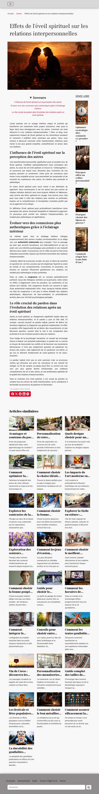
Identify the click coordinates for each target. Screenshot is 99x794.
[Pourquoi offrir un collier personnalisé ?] (82, 157)
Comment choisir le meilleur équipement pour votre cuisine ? (77, 555)
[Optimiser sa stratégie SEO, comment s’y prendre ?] (82, 112)
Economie (10, 781)
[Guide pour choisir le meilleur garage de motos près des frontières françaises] (49, 577)
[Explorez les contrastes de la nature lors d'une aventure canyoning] (21, 500)
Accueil (10, 13)
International (24, 781)
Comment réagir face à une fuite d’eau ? (81, 258)
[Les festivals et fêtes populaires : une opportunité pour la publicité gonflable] (21, 699)
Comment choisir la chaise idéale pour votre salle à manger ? (49, 478)
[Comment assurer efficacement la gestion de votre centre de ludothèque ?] (77, 699)
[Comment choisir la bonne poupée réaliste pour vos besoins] (21, 577)
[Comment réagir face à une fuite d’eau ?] (82, 239)
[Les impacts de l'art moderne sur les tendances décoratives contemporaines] (77, 461)
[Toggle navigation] (10, 4)
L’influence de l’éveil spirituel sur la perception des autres (38, 102)
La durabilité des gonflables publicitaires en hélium (20, 754)
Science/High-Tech (48, 781)
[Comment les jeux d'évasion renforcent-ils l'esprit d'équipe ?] (49, 539)
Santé (34, 781)
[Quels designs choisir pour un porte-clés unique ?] (77, 423)
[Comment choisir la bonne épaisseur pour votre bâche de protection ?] (49, 500)
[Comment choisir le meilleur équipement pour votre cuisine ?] (77, 539)
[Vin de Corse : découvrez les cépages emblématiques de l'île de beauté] (21, 660)
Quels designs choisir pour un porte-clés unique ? (77, 439)
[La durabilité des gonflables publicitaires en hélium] (21, 738)
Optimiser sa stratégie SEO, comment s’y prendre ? (82, 134)
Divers (19, 13)
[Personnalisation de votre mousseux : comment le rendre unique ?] (49, 423)
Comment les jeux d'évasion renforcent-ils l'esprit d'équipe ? (49, 555)
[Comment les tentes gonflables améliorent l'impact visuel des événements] (77, 619)
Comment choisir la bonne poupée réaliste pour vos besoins (20, 593)
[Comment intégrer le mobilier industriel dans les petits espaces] (21, 619)
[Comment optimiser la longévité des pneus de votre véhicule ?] (21, 461)
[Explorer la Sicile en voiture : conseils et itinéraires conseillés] (77, 500)
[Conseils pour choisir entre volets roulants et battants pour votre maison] (49, 619)
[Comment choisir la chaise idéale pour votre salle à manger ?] (49, 461)
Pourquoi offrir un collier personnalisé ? (82, 178)
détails (27, 382)
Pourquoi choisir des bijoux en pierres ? (81, 218)
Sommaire (39, 98)
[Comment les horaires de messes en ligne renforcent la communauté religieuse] (77, 577)
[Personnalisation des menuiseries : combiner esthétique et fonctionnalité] (49, 660)
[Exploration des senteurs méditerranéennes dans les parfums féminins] (21, 539)
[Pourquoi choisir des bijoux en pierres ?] (82, 199)
